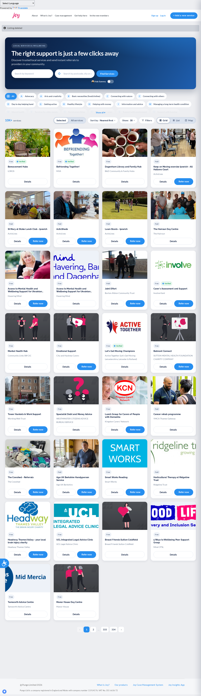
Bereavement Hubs (18, 166)
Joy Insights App (176, 684)
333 (105, 629)
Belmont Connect (162, 351)
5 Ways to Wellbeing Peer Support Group (171, 541)
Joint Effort (111, 288)
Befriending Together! (67, 166)
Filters (148, 120)
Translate (23, 7)
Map (190, 120)
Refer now (184, 181)
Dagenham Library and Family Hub (123, 166)
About (35, 15)
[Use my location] (59, 74)
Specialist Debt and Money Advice (74, 414)
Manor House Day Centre (69, 602)
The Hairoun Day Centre (165, 229)
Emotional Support (66, 351)
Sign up (154, 15)
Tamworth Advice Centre (21, 602)
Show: (128, 120)
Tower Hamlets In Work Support (24, 414)
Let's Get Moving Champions (120, 351)
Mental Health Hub (18, 351)
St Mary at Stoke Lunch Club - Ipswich (27, 229)
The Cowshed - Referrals (21, 477)
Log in (163, 15)
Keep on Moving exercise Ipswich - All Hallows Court (173, 168)
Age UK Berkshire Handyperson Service (72, 479)
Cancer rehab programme (167, 414)
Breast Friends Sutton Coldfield (121, 539)
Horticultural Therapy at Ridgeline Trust (171, 479)
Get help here (80, 15)
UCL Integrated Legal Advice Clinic (74, 539)
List (178, 120)
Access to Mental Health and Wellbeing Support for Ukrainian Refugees (25, 290)
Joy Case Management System (148, 684)
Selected (61, 120)
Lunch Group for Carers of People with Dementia (122, 415)
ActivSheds (62, 229)
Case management (63, 15)
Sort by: (102, 120)
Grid (165, 120)
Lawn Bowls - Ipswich (116, 229)
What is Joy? (46, 15)
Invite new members (99, 15)
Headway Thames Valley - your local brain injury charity (27, 541)
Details (27, 181)
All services (77, 120)
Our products (121, 684)
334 (114, 629)
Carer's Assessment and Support (170, 288)
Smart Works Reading (116, 477)
